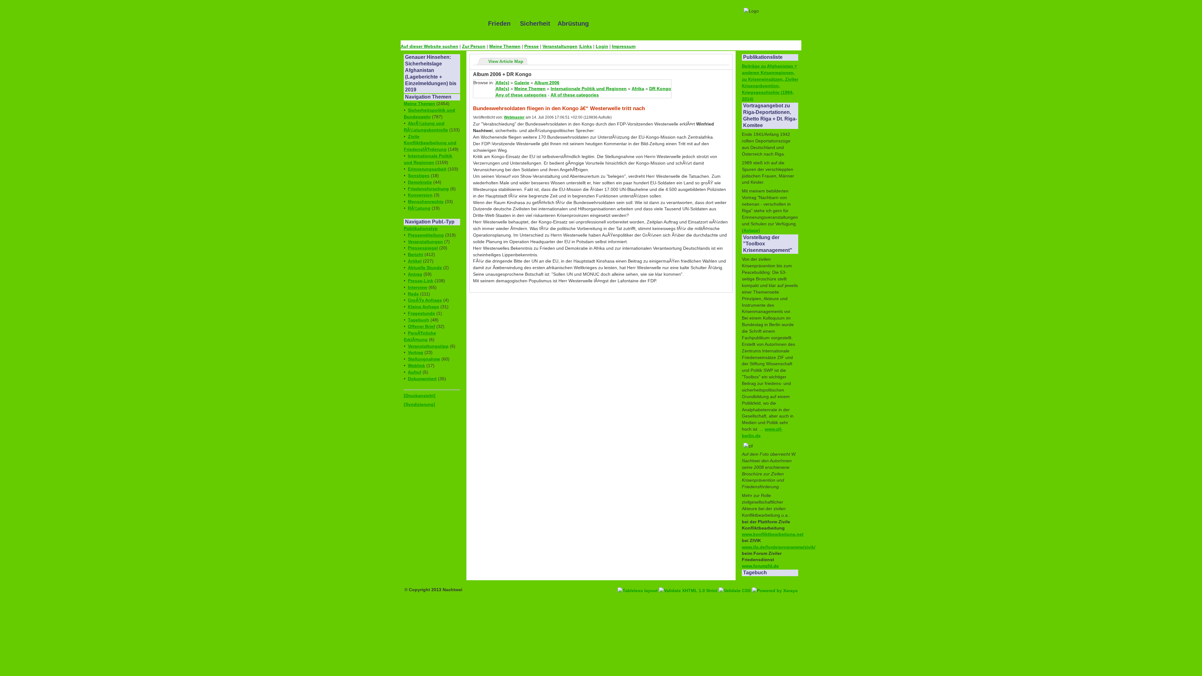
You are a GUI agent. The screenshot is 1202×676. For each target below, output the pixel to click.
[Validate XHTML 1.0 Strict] (689, 583)
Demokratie (420, 182)
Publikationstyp (421, 228)
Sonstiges (418, 175)
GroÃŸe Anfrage (425, 300)
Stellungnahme (424, 358)
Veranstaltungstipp (428, 346)
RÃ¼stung (419, 208)
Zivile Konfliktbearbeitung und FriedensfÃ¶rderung (430, 143)
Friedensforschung (428, 188)
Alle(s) (502, 82)
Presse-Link (420, 280)
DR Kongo (660, 88)
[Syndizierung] (419, 404)
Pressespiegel (423, 247)
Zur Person (473, 46)
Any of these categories (521, 94)
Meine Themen (505, 46)
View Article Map (505, 61)
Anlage (750, 230)
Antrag (415, 274)
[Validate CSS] (735, 583)
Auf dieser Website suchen (429, 46)
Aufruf (414, 372)
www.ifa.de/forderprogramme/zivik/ (778, 547)
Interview (417, 287)
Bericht (415, 254)
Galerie (521, 82)
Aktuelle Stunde (425, 267)
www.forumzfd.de (760, 565)
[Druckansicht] (419, 395)
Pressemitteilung (426, 235)
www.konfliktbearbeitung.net (773, 534)
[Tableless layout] (638, 583)
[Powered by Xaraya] (775, 583)
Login (602, 46)
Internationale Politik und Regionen (589, 88)
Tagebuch (418, 319)
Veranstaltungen (560, 46)
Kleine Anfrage (423, 306)
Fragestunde (421, 313)
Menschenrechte (426, 201)
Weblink (416, 365)
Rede (413, 293)
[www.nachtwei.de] (440, 23)
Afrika (638, 88)
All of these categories (575, 94)
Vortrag (415, 352)
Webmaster (514, 117)
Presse (531, 46)
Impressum (623, 46)
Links (586, 46)
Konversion (420, 194)
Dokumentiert (422, 378)
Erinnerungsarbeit (427, 169)
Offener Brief (421, 326)
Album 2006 (546, 82)
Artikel (415, 261)
